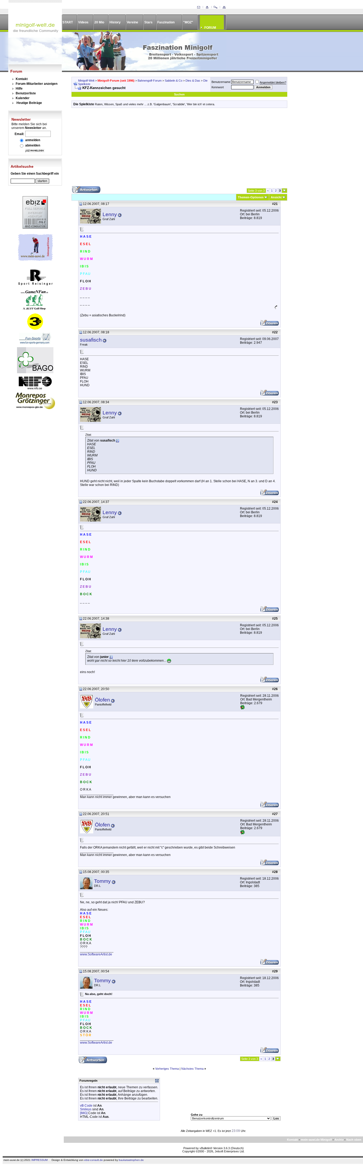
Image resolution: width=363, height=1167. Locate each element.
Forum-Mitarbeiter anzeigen (36, 84)
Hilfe (19, 88)
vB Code (86, 1105)
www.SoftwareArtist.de (96, 954)
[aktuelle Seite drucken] (207, 7)
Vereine (132, 22)
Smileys (85, 1109)
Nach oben (353, 1139)
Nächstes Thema (192, 1068)
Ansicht (276, 197)
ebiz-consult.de (93, 1159)
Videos (83, 22)
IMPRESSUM (39, 1159)
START (67, 22)
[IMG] (83, 1113)
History (115, 22)
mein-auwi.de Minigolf (316, 1139)
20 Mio (99, 22)
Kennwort (218, 87)
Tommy (102, 881)
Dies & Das (192, 80)
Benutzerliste (26, 93)
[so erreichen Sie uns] (198, 7)
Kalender (22, 98)
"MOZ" (188, 22)
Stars (148, 22)
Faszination (166, 22)
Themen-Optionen (251, 197)
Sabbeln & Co (173, 80)
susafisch (91, 340)
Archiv (339, 1139)
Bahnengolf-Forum (150, 80)
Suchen (179, 94)
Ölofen (102, 700)
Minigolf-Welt (86, 80)
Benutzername (221, 81)
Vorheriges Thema (167, 1068)
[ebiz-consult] (35, 227)
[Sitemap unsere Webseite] (224, 7)
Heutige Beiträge (29, 103)
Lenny (110, 214)
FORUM (210, 28)
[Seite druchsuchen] (215, 7)
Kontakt (22, 79)
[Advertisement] (179, 149)
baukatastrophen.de (131, 1159)
